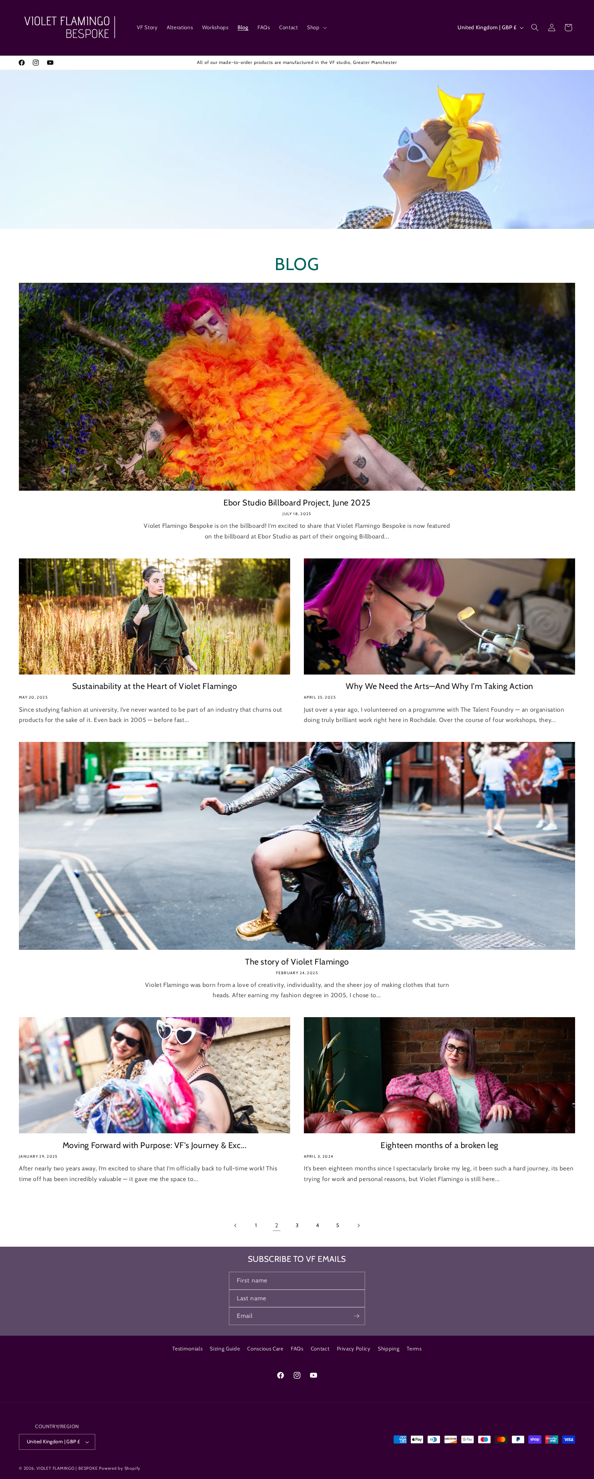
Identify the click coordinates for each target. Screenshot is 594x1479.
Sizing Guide (225, 1349)
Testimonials (187, 1349)
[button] (316, 27)
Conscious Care (265, 1349)
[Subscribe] (356, 1316)
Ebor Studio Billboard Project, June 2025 (297, 503)
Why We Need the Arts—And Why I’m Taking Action (439, 686)
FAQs (297, 1349)
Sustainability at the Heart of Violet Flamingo (154, 686)
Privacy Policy (354, 1349)
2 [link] (276, 1225)
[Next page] (358, 1225)
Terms (414, 1349)
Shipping (388, 1349)
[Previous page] (236, 1225)
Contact (320, 1349)
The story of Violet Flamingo (297, 962)
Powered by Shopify (119, 1468)
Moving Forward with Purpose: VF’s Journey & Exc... (155, 1145)
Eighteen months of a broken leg (439, 1145)
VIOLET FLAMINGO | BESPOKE (67, 1468)
